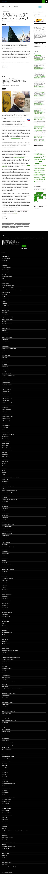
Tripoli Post (4, 828)
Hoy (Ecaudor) (4, 528)
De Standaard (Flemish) (6, 409)
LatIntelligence (5, 614)
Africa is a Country (5, 262)
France (41, 164)
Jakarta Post (4, 562)
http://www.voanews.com (7, 531)
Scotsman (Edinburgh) (6, 731)
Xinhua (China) (5, 855)
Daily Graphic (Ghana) (6, 382)
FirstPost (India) (5, 479)
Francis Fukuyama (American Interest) (9, 490)
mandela (16, 224)
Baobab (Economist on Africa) (7, 319)
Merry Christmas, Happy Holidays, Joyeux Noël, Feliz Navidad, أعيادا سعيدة (15, 16)
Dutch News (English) (6, 425)
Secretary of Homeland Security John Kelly (11, 242)
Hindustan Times (5, 522)
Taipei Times (4, 763)
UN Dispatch (4, 833)
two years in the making (19, 157)
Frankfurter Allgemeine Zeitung (8, 492)
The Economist (5, 790)
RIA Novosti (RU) (5, 722)
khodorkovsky (18, 223)
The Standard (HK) (5, 810)
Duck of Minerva (5, 422)
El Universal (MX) (5, 458)
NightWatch (4, 666)
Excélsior (3, 474)
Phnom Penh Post (5, 697)
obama (36, 172)
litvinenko (5, 224)
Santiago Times (5, 727)
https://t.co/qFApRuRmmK (39, 126)
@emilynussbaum (38, 130)
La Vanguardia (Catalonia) (7, 612)
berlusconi (41, 153)
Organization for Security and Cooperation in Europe (12, 688)
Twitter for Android (38, 60)
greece (39, 165)
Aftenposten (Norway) (6, 267)
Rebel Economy (5, 715)
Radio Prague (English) (6, 713)
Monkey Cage (4, 646)
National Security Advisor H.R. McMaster (11, 244)
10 (36, 194)
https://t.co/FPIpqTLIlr (38, 58)
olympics (26, 224)
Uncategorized (5, 11)
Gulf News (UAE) (5, 515)
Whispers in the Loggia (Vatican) (8, 842)
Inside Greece (4, 549)
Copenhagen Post (5, 371)
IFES (3, 540)
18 (38, 196)
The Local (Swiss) (5, 803)
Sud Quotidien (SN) (5, 754)
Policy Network (5, 700)
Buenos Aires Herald (6, 335)
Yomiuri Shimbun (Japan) (6, 862)
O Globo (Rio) (4, 679)
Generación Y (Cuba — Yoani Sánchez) (9, 499)
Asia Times (4, 301)
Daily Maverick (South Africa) (7, 386)
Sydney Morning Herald (6, 760)
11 (38, 194)
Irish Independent (5, 553)
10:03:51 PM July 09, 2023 (38, 127)
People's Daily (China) (6, 695)
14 (43, 194)
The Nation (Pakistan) (6, 805)
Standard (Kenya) (5, 747)
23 (34, 198)
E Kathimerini (4, 429)
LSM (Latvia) (4, 630)
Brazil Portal (4, 330)
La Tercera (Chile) (5, 609)
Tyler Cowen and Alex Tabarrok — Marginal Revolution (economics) (15, 830)
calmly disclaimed (23, 210)
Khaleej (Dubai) (5, 580)
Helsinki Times (5, 519)
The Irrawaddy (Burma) (6, 799)
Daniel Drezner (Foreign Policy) (8, 404)
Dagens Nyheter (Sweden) (7, 380)
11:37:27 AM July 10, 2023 (38, 96)
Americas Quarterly (6, 283)
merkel (41, 170)
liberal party (42, 168)
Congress (43, 156)
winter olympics (10, 227)
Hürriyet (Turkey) (5, 535)
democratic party (38, 159)
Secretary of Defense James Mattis (10, 241)
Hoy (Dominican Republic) (7, 526)
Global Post (4, 504)
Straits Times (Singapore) (7, 749)
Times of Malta (5, 819)
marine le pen (36, 170)
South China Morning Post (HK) (8, 745)
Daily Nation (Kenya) (6, 391)
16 (34, 196)
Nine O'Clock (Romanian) (7, 668)
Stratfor (3, 751)
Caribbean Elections (6, 344)
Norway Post (4, 670)
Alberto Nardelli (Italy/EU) (7, 276)
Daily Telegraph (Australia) (7, 398)
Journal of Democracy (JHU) (7, 578)
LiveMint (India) (5, 627)
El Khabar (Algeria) (5, 443)
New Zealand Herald (6, 664)
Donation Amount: (37, 14)
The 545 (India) (5, 772)
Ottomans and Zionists (6, 691)
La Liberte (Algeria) (5, 596)
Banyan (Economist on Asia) (7, 317)
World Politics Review (6, 851)
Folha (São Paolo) (5, 481)
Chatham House (5, 353)
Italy (41, 166)
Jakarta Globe (4, 560)
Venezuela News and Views (7, 837)
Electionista (4, 463)
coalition (40, 156)
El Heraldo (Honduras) (6, 440)
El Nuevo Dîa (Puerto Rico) (7, 449)
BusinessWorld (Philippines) (7, 337)
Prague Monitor (5, 706)
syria (42, 175)
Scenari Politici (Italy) (6, 729)
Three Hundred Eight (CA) (7, 814)
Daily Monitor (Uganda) (6, 389)
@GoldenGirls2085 (39, 108)
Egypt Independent (6, 436)
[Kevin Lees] (36, 53)
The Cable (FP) (5, 781)
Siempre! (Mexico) (5, 740)
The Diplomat (4, 785)
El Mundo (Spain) (5, 445)
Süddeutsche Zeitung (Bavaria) (8, 756)
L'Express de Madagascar (7, 594)
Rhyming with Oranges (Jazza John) (9, 720)
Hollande (43, 165)
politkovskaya (6, 226)
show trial (26, 226)
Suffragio (4, 1)
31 (36, 200)
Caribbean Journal (5, 346)
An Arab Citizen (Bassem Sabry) (8, 285)
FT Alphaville (4, 497)
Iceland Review (5, 537)
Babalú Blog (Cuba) (5, 310)
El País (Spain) (4, 452)
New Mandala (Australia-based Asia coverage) (11, 657)
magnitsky (11, 224)
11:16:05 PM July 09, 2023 (38, 104)
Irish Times (4, 555)
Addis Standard (5, 260)
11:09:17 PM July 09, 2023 (38, 112)
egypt (44, 159)
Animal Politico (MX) (6, 292)
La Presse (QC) (5, 605)
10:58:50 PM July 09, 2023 (38, 118)
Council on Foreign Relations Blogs (8, 375)
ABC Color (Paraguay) (6, 258)
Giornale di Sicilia (5, 501)
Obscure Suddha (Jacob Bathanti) (8, 682)
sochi (4, 227)
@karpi (36, 62)
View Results (24, 248)
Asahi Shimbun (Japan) (6, 299)
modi (44, 170)
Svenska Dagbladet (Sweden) (7, 758)
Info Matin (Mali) (5, 544)
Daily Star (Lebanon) (6, 395)
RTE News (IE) (5, 724)
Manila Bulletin (5, 639)
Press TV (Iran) (5, 709)
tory (35, 177)
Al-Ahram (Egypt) (5, 271)
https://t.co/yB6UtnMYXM (39, 140)
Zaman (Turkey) (5, 864)
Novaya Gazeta (5, 673)
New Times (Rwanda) (6, 661)
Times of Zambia (5, 821)
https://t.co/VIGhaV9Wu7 (39, 117)
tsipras (39, 177)
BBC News (4, 321)
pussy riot (12, 226)
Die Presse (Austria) (6, 418)
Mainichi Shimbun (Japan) (7, 632)
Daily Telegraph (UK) (6, 400)
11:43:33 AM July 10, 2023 (38, 77)
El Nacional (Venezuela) (6, 447)
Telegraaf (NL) (4, 767)
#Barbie (35, 110)
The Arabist (4, 774)
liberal (39, 168)
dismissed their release (15, 138)
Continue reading (14, 213)
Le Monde (4, 623)
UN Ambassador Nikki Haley (8, 243)
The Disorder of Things (6, 787)
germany (36, 165)
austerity (37, 153)
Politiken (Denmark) (6, 704)
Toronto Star (4, 826)
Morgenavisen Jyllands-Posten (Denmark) (10, 650)
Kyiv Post (4, 587)
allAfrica (3, 278)
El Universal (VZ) (5, 461)
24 (36, 198)
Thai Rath (4, 769)
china (37, 156)
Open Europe (4, 684)
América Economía (5, 281)
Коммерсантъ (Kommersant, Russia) (9, 866)
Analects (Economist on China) (8, 287)
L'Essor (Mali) (4, 591)
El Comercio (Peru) (5, 438)
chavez (35, 156)
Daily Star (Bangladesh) (6, 393)
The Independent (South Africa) (8, 796)
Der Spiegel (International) (7, 411)
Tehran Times (4, 765)
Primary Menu (46, 1)
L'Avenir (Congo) (5, 589)
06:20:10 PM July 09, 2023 (38, 136)
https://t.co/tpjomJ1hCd (38, 103)
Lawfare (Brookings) (6, 616)
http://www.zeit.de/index (7, 533)
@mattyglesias (41, 92)
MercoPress (4, 641)
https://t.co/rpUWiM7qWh (39, 86)
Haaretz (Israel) (5, 517)
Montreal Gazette (5, 648)
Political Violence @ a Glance (7, 702)
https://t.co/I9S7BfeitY (41, 76)
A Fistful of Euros (5, 256)
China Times (4, 357)
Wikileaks (4, 844)
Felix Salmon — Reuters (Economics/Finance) (10, 477)
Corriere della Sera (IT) (6, 373)
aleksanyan (5, 223)
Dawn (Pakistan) (5, 407)
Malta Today (4, 636)
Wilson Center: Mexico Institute (8, 846)
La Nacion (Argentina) (6, 600)
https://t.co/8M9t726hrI (38, 67)
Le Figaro (3, 618)
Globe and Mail (5, 506)
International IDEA (5, 551)
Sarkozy (43, 174)
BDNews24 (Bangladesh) (7, 323)
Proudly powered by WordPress (7, 872)
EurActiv (3, 470)
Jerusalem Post (5, 571)
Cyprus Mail (4, 377)
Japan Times (4, 567)
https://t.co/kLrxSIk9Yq (38, 111)
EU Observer (4, 468)
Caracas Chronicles (5, 341)
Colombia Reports (5, 368)
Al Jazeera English (5, 269)
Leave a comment (15, 20)
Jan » (37, 201)
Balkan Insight (4, 312)
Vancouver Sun (5, 835)
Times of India (4, 817)
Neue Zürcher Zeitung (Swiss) (8, 655)
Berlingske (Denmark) (6, 328)
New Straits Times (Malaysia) (7, 659)
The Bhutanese (5, 778)
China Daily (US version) (6, 355)
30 (34, 200)
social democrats (37, 175)
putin (17, 226)
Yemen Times (4, 860)
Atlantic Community (6, 305)
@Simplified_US (38, 55)
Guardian (3, 510)
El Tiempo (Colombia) (6, 456)
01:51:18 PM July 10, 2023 (38, 68)
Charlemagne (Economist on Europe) (9, 348)
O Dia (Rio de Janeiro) (6, 677)
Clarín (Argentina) (5, 366)
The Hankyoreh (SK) (6, 792)
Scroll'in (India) (5, 733)
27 (41, 198)
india (35, 166)
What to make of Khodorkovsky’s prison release (15, 80)
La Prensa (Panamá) (5, 603)
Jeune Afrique (4, 573)
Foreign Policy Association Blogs (8, 486)
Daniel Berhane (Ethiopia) (7, 402)
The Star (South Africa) (6, 812)
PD (39, 172)
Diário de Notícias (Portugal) (7, 416)
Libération (4, 625)
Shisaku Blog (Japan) (6, 738)
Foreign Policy (4, 483)
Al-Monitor (4, 274)
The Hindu (4, 794)
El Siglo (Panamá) (5, 454)
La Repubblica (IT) (5, 607)
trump (37, 177)
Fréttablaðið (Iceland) (6, 495)
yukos (16, 227)
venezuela (41, 181)
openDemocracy (5, 686)
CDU (44, 154)
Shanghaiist (4, 736)
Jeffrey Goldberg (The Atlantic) (8, 569)
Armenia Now (4, 294)
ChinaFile (3, 359)
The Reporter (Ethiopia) (6, 808)
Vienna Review (5, 839)
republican (36, 174)
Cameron (36, 154)
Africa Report (4, 265)
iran (36, 166)
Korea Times (4, 585)
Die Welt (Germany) (6, 420)
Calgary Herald (5, 339)
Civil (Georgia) (4, 364)
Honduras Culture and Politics (8, 524)
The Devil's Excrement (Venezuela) (8, 783)
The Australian (5, 776)
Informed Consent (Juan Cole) (8, 546)
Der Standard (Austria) (6, 413)
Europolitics (4, 472)
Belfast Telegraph (5, 326)
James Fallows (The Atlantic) (7, 564)
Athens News (4, 303)
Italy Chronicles (5, 558)
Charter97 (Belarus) (6, 350)
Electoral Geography (6, 465)
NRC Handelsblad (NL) (6, 675)
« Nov (35, 201)
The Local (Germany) (6, 801)
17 (36, 196)
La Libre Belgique (5, 598)
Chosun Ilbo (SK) (5, 362)
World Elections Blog (6, 848)
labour (36, 168)
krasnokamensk (26, 223)
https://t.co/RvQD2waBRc (39, 95)
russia (21, 226)
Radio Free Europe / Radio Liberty (8, 711)
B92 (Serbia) (4, 308)
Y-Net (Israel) (4, 857)
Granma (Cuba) (5, 508)
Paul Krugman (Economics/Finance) (9, 693)
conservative (38, 157)
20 (41, 196)
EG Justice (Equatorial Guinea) (8, 434)
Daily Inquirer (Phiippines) (7, 384)
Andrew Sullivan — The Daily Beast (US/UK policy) (11, 290)
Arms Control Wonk (6, 296)
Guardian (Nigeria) (5, 513)
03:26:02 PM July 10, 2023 (38, 59)
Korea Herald (4, 582)
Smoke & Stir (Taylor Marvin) (7, 742)
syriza (44, 175)
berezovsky (11, 223)
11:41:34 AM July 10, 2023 (38, 87)
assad (35, 153)
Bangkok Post (4, 314)
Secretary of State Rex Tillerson (9, 240)
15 (45, 194)
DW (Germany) (5, 427)
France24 (4, 488)
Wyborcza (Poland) (5, 853)
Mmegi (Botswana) (5, 643)
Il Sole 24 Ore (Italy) (6, 542)
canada (41, 154)
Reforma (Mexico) (5, 718)
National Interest (5, 652)
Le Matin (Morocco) (5, 621)
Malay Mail (4, 634)
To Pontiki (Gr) (5, 823)
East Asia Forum (5, 431)
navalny (21, 224)
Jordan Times (4, 576)
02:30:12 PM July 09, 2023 (38, 141)
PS (40, 172)
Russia (3, 76)
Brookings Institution (6, 332)
